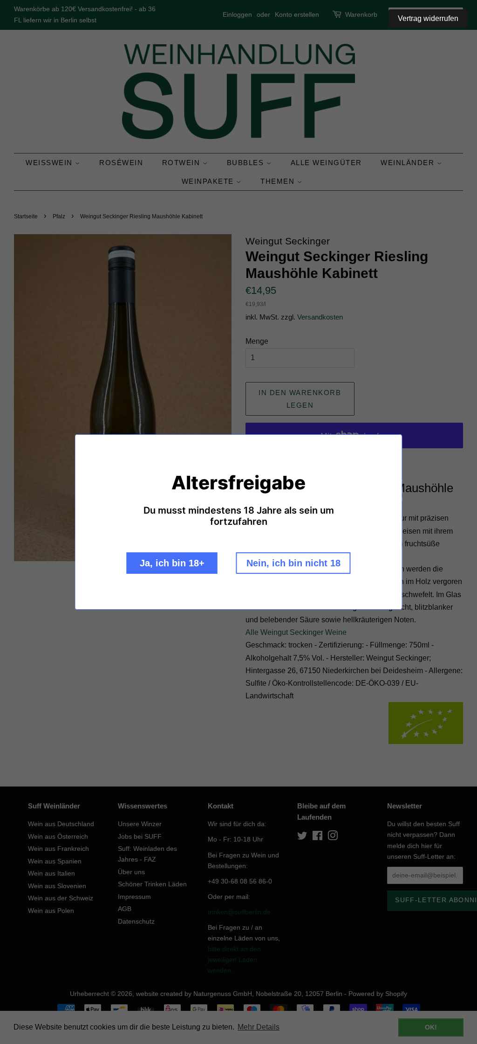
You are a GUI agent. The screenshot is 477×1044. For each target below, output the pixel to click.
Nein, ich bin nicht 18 (293, 563)
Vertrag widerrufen (428, 18)
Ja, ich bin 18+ (172, 563)
